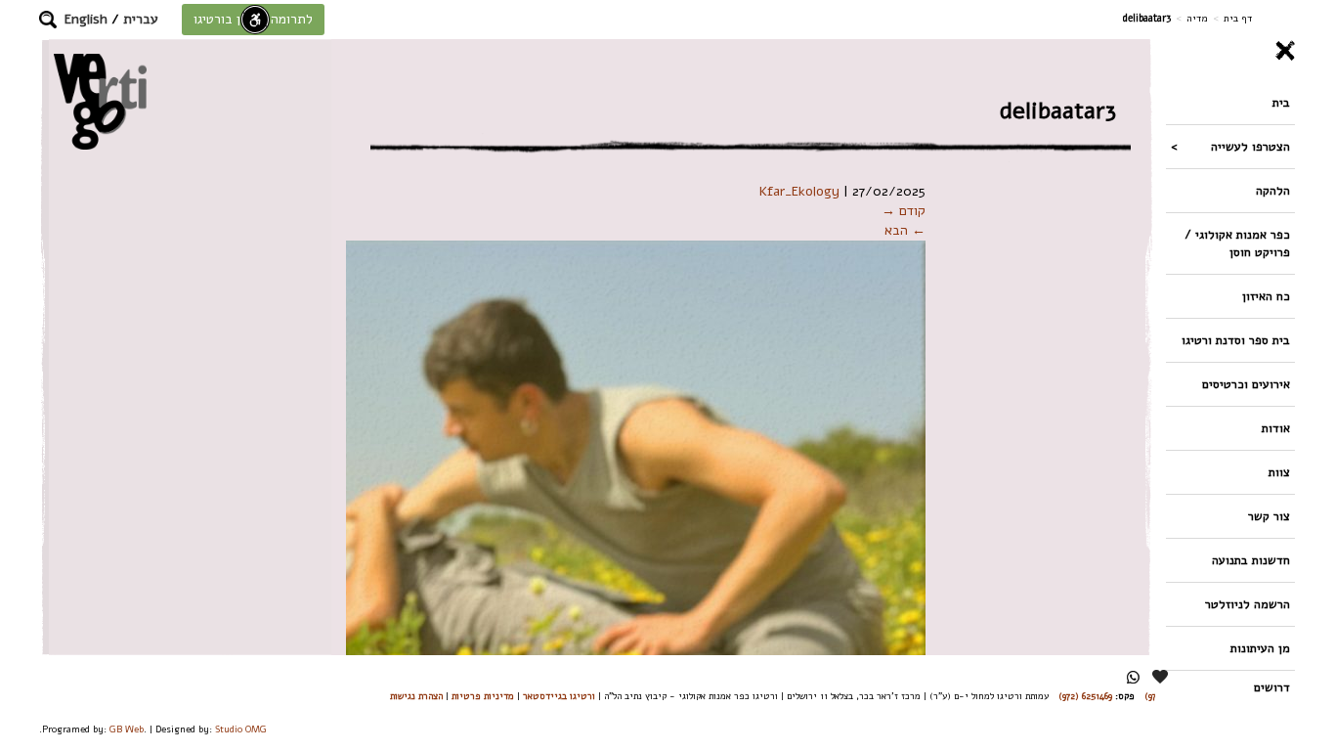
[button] (48, 19)
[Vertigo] (100, 101)
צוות (1279, 472)
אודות (1276, 428)
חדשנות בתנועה (1251, 560)
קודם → (904, 210)
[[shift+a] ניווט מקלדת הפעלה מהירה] (255, 19)
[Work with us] (1161, 677)
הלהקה (1273, 190)
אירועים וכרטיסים (1246, 384)
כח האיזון (1266, 295)
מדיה (1197, 18)
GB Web (126, 729)
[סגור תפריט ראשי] (1230, 51)
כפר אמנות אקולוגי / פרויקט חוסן (1237, 243)
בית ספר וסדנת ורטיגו (1236, 339)
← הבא (905, 230)
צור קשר (1269, 516)
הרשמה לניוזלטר (1247, 604)
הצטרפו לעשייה (1250, 146)
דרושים (1272, 687)
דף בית (1238, 18)
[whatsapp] (1133, 677)
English (86, 19)
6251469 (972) (1085, 695)
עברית (140, 19)
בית (1281, 102)
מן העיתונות (1260, 648)
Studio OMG (241, 729)
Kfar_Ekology (799, 191)
